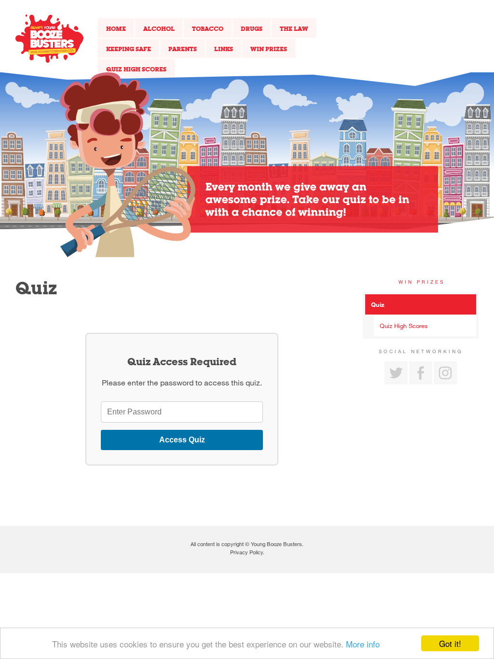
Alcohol (159, 28)
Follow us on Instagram (445, 372)
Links (223, 49)
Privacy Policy (246, 552)
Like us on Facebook (420, 372)
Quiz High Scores (136, 69)
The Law (294, 28)
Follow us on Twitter (396, 372)
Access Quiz (182, 440)
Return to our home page (49, 38)
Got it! (450, 643)
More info (363, 644)
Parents (182, 49)
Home (116, 28)
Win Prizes (268, 49)
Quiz (377, 304)
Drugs (251, 28)
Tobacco (207, 28)
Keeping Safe (128, 49)
